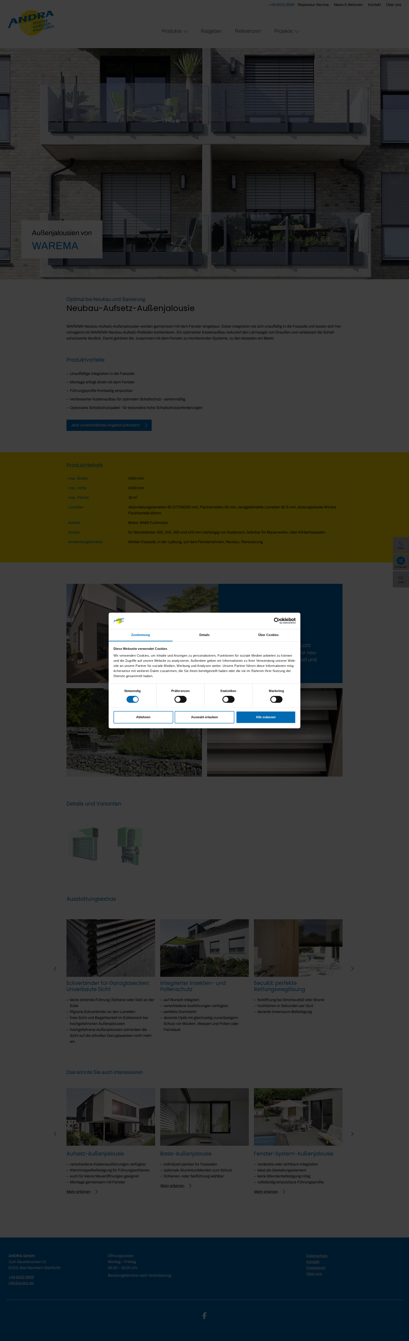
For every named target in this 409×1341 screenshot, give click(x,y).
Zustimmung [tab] (140, 635)
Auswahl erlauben (204, 717)
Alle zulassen (266, 717)
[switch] (180, 699)
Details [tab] (204, 635)
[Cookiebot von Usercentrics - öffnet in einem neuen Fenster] (277, 621)
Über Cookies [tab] (268, 635)
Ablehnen (143, 717)
